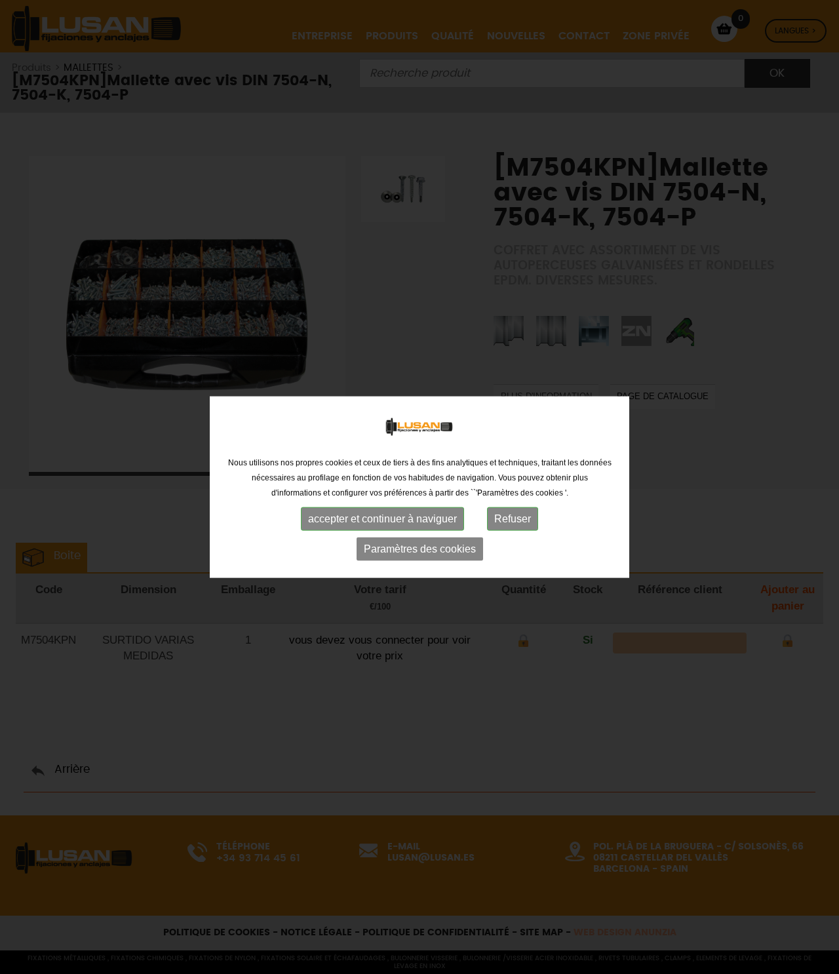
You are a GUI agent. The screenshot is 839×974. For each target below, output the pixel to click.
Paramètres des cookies (420, 549)
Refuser (512, 518)
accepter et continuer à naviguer (382, 518)
